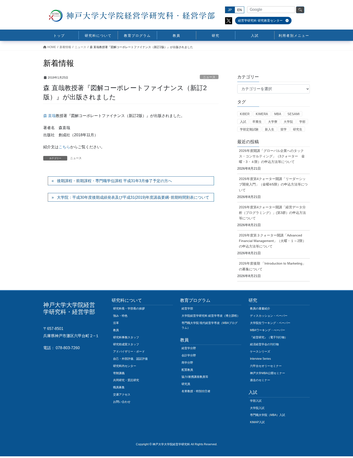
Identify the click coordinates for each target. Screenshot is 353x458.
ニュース (209, 77)
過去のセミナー (260, 380)
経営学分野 (189, 348)
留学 (283, 129)
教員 (116, 330)
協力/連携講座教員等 (195, 376)
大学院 (288, 122)
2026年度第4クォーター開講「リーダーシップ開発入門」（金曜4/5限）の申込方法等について (273, 184)
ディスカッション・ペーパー (268, 315)
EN (239, 10)
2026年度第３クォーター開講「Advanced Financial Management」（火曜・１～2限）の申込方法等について (272, 240)
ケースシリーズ (260, 351)
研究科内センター (124, 366)
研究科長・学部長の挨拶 (129, 308)
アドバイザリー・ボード (129, 351)
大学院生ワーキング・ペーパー (270, 323)
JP (230, 10)
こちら (64, 147)
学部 (302, 122)
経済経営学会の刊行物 (264, 344)
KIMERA (262, 114)
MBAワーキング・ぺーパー (267, 330)
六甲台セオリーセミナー (266, 366)
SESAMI (293, 114)
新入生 (269, 129)
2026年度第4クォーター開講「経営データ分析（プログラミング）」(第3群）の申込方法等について (272, 212)
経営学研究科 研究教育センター (261, 20)
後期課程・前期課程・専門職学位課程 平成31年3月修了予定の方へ (114, 181)
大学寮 (272, 122)
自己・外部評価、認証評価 (130, 358)
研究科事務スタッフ (126, 337)
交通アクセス (121, 394)
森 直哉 (49, 116)
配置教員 (187, 369)
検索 (300, 9)
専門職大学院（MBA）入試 (267, 415)
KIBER (245, 114)
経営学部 (187, 308)
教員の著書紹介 (260, 308)
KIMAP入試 (257, 422)
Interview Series (260, 358)
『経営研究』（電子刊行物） (268, 337)
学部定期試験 (249, 129)
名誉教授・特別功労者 (196, 391)
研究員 (186, 384)
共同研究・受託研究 (126, 380)
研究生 (297, 129)
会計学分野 (189, 355)
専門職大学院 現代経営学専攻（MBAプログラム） (209, 325)
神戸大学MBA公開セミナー (267, 373)
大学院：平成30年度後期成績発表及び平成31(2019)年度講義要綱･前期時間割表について (133, 197)
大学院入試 (257, 408)
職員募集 (119, 387)
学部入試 (256, 400)
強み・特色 (120, 315)
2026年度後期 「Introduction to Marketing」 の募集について (272, 266)
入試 (243, 122)
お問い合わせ (121, 401)
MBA (277, 114)
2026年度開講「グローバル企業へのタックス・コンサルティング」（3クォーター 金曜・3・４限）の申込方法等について (272, 156)
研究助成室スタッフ (126, 344)
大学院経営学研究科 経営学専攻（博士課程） (211, 315)
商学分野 (187, 362)
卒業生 (257, 122)
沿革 (116, 323)
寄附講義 (119, 373)
